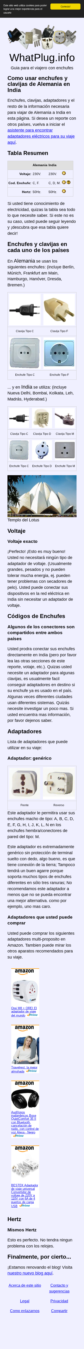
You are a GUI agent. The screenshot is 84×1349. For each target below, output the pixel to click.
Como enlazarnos (24, 1311)
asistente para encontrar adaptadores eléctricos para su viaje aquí (41, 136)
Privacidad (59, 1301)
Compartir (59, 1311)
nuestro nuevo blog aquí (29, 1273)
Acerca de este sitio (25, 1285)
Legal (24, 1301)
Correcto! (65, 6)
